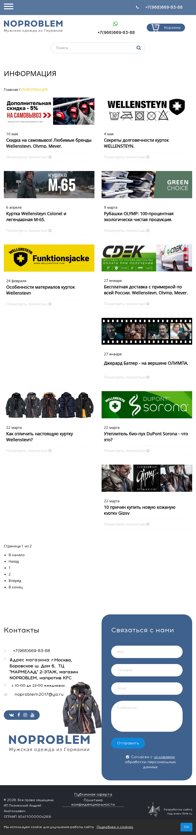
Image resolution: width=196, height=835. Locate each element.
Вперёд (15, 580)
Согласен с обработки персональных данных (150, 762)
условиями (164, 757)
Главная (11, 89)
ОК (186, 827)
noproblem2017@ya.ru (39, 694)
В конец (15, 587)
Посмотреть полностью (26, 157)
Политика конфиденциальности (93, 802)
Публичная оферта (93, 794)
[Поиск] (139, 48)
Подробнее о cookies (115, 827)
